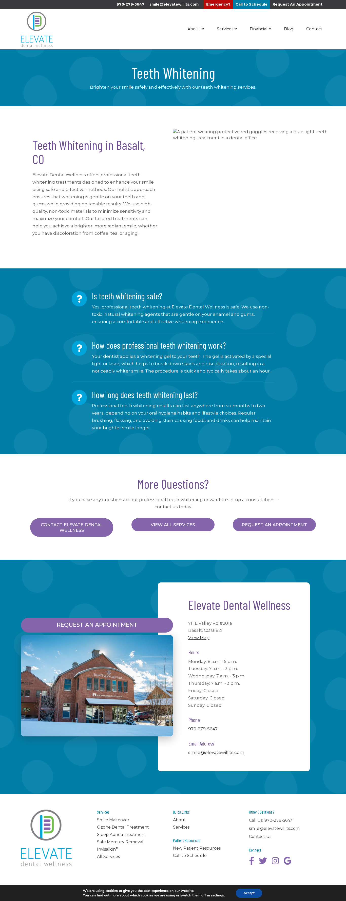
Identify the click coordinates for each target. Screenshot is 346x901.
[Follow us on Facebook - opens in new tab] (251, 861)
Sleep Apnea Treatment (121, 834)
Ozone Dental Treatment (123, 827)
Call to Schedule (190, 855)
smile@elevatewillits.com (174, 4)
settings (217, 895)
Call (251, 4)
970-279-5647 (130, 4)
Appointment (297, 4)
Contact (314, 29)
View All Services (173, 524)
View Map (198, 637)
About (193, 29)
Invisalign (108, 849)
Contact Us (260, 836)
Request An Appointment (274, 524)
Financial (258, 29)
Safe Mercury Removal (120, 841)
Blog (289, 29)
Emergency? (218, 4)
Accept (249, 893)
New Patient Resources (197, 848)
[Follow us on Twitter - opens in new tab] (263, 861)
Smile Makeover (113, 819)
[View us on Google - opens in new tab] (288, 861)
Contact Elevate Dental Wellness (72, 527)
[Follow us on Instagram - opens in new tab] (275, 861)
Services (225, 29)
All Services (108, 856)
